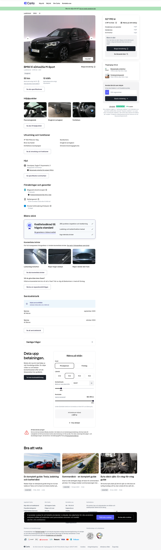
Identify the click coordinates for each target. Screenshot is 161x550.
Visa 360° (88, 59)
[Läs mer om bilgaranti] (46, 189)
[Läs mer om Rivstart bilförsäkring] (50, 205)
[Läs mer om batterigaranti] (38, 199)
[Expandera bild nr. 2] (59, 39)
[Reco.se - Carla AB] (99, 535)
